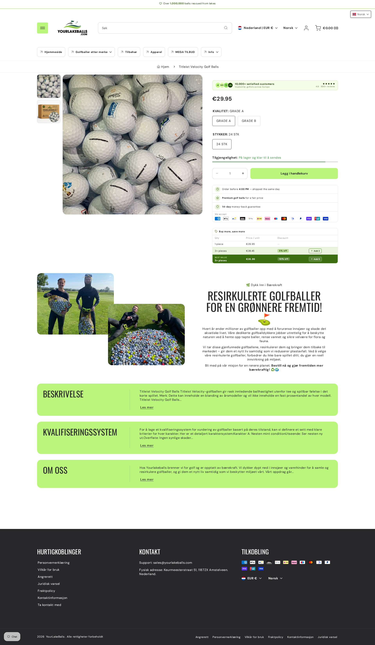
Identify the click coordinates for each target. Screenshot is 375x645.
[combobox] (165, 27)
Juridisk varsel (49, 584)
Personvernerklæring (54, 563)
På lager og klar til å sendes (246, 157)
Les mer (147, 407)
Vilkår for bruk (49, 570)
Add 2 (317, 250)
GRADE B (249, 121)
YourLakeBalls (55, 636)
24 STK (221, 144)
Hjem (165, 67)
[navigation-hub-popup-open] (42, 27)
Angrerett (45, 577)
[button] (91, 52)
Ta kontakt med (49, 605)
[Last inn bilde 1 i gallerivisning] (48, 86)
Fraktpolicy (46, 591)
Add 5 (317, 259)
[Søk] (225, 27)
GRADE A (223, 121)
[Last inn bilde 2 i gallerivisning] (48, 111)
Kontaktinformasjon (52, 598)
